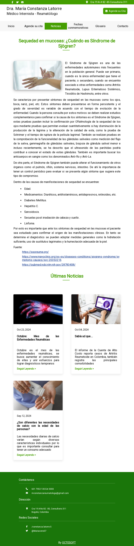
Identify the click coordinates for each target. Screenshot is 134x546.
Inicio (11, 26)
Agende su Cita (117, 11)
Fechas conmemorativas (78, 26)
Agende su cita (33, 26)
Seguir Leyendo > (26, 368)
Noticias (56, 26)
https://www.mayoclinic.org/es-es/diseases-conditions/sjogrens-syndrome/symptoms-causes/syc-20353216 (71, 258)
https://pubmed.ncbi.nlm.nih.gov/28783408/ (49, 264)
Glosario (100, 26)
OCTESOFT (69, 542)
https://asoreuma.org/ (35, 252)
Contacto (122, 26)
